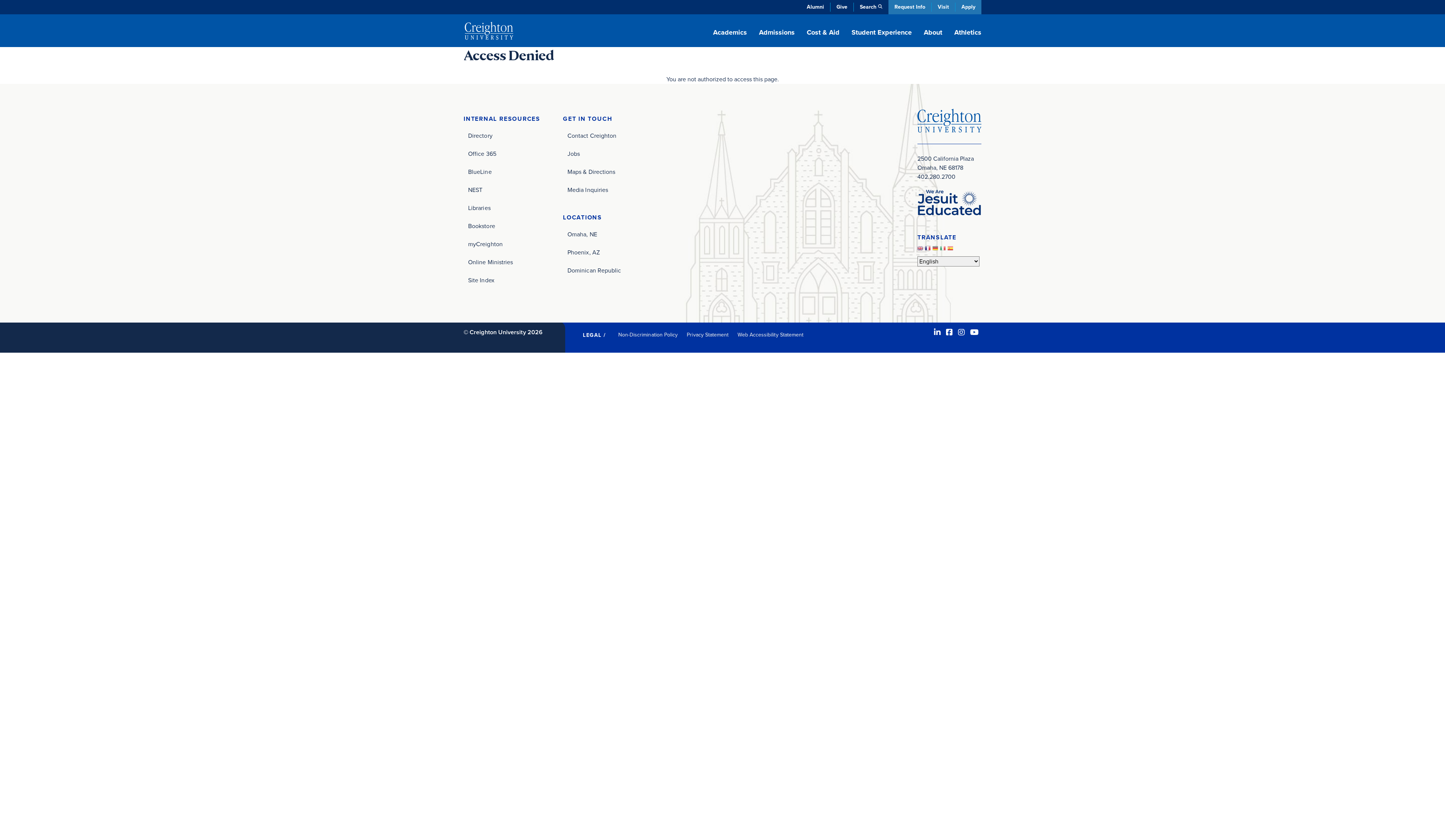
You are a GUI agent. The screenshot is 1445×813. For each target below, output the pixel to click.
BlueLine (480, 171)
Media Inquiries (587, 190)
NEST (475, 190)
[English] (921, 250)
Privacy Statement (708, 335)
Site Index (481, 280)
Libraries (479, 208)
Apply (968, 7)
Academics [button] (730, 32)
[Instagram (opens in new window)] (961, 332)
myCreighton (485, 244)
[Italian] (944, 250)
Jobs (573, 153)
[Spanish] (951, 250)
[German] (936, 250)
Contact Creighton (591, 135)
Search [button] (868, 7)
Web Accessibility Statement (770, 335)
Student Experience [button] (882, 32)
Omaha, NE (582, 234)
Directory (480, 135)
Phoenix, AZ (583, 252)
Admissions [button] (777, 32)
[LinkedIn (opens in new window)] (937, 332)
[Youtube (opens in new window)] (974, 332)
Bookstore (481, 226)
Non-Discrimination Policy (648, 335)
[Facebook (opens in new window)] (949, 332)
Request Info (909, 7)
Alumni (815, 7)
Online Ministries (490, 262)
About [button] (933, 32)
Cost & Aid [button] (823, 32)
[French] (928, 250)
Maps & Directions (591, 171)
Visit (943, 7)
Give (842, 7)
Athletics (967, 32)
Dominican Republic (594, 270)
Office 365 (482, 153)
